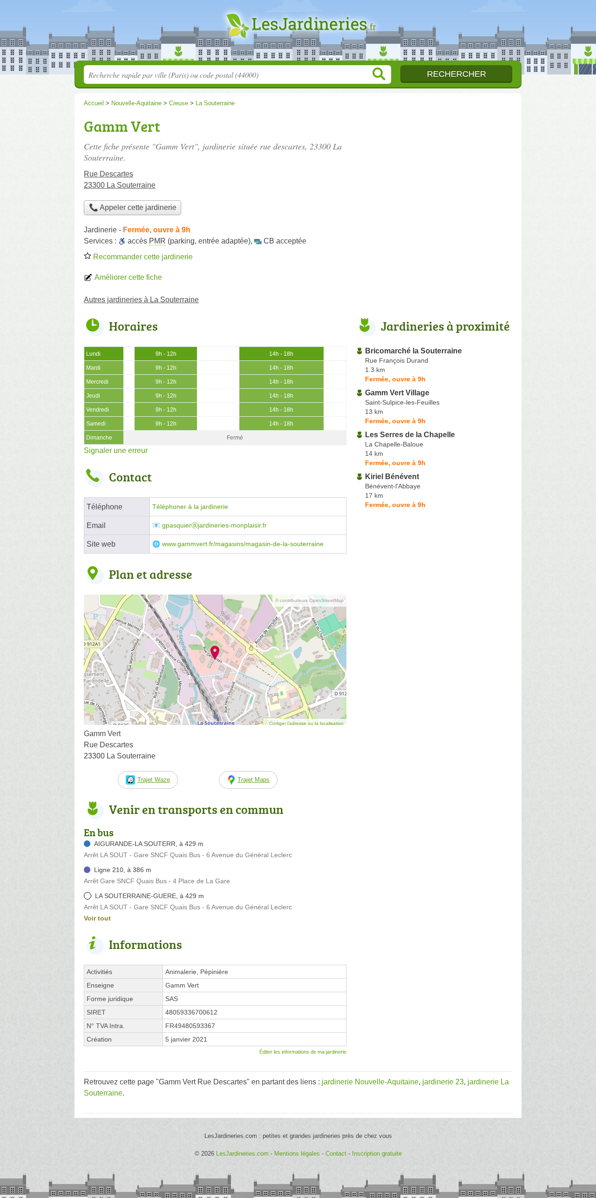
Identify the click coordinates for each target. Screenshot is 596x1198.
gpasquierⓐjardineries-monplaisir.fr (214, 525)
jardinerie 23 (443, 1082)
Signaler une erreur (116, 450)
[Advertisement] (434, 180)
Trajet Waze (153, 779)
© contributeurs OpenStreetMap (309, 600)
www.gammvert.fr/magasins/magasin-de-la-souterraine (243, 544)
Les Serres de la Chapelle (410, 435)
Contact (335, 1153)
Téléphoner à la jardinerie (190, 506)
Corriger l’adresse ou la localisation (306, 723)
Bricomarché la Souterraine (413, 351)
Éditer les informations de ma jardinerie (302, 1052)
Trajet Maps (253, 779)
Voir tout (97, 918)
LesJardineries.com (298, 33)
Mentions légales (297, 1153)
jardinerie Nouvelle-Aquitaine (370, 1082)
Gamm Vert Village (397, 393)
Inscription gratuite (377, 1153)
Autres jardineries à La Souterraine (141, 300)
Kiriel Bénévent (392, 477)
